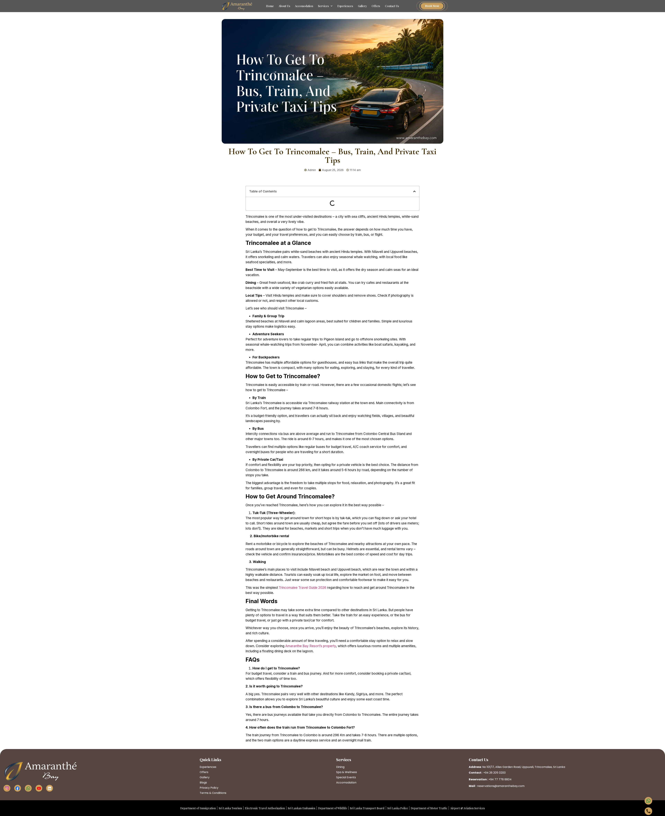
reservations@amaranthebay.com (501, 786)
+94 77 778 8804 (500, 779)
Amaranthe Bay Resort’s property (310, 646)
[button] (414, 191)
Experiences (345, 6)
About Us (284, 6)
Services (323, 6)
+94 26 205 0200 (494, 773)
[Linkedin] (49, 788)
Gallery (362, 6)
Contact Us (392, 6)
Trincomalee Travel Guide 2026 (302, 588)
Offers (376, 6)
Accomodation (304, 6)
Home (270, 6)
